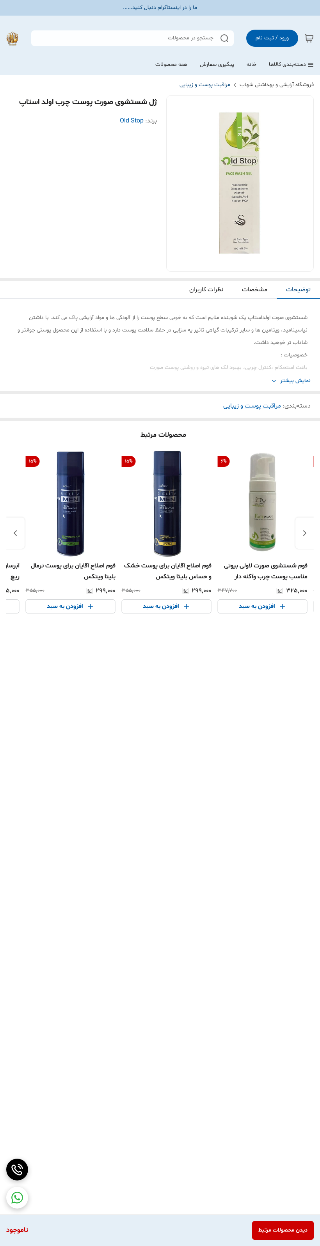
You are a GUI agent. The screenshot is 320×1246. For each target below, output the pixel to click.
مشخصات (254, 289)
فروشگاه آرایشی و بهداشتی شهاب (277, 85)
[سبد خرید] (309, 38)
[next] (15, 533)
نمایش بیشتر (295, 381)
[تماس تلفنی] (17, 1169)
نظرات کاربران (206, 289)
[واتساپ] (17, 1198)
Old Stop (132, 121)
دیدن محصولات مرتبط (283, 1230)
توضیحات (298, 289)
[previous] (304, 533)
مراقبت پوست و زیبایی (205, 85)
